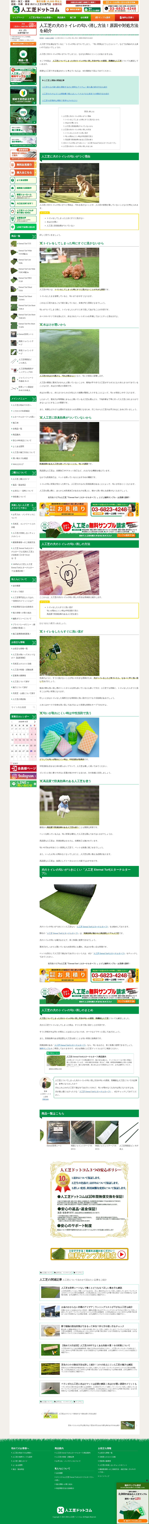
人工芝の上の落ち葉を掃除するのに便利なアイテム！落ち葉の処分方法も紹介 (74, 87)
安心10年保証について (22, 440)
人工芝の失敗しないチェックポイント (23, 534)
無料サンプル (45, 1048)
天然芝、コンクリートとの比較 (23, 525)
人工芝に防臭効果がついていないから (79, 126)
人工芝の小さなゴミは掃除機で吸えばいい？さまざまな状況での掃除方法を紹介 (75, 94)
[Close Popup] (147, 1480)
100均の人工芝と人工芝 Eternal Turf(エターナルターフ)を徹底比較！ (22, 567)
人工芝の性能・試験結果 (23, 670)
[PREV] (12, 721)
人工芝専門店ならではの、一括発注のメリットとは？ (23, 599)
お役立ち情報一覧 (20, 649)
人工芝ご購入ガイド (21, 479)
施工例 (15, 423)
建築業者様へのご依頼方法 (24, 542)
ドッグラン (79, 1273)
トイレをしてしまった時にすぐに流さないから (82, 119)
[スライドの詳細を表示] (52, 1132)
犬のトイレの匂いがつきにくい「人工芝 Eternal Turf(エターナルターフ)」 (90, 143)
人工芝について (47, 1273)
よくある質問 (18, 446)
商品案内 (16, 435)
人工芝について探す (21, 682)
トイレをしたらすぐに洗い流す (76, 133)
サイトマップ (104, 1476)
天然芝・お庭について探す (24, 693)
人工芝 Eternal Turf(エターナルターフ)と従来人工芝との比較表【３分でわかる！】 (22, 553)
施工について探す (20, 687)
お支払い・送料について (23, 491)
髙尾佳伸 (45, 1099)
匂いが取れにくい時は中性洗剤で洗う (79, 136)
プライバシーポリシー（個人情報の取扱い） (23, 626)
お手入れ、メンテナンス (63, 1273)
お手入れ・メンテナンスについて (23, 516)
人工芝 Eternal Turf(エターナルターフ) (92, 927)
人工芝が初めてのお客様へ (22, 1453)
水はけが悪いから (71, 123)
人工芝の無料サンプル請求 (22, 1457)
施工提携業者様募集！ (22, 634)
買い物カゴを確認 (20, 458)
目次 (86, 111)
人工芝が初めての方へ (22, 405)
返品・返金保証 (19, 485)
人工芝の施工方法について (24, 452)
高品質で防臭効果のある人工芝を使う (79, 139)
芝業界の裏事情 (19, 676)
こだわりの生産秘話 (21, 411)
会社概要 (16, 586)
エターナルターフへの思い (24, 417)
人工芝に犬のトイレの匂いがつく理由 (77, 116)
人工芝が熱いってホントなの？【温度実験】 (23, 656)
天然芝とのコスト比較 (22, 664)
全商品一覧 (17, 429)
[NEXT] (34, 721)
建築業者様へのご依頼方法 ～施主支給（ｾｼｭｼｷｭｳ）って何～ (117, 1470)
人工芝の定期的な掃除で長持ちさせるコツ (60, 100)
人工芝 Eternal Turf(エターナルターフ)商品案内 (73, 1453)
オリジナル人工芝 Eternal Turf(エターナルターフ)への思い (74, 1478)
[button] (34, 707)
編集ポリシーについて (22, 619)
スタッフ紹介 (18, 592)
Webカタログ (18, 464)
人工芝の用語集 (19, 699)
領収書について (19, 497)
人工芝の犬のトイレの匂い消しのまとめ (78, 146)
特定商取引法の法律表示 (23, 607)
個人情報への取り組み (22, 613)
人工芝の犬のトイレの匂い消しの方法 (77, 129)
